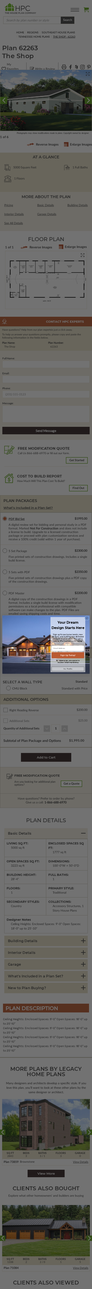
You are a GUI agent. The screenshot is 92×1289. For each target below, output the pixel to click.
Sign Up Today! (67, 655)
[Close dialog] (87, 618)
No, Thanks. (67, 669)
